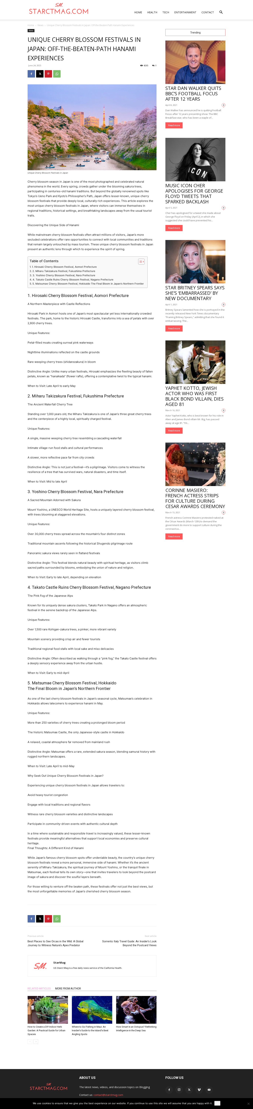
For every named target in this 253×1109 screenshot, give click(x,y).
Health (152, 12)
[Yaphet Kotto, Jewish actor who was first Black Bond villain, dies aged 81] (195, 362)
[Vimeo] (199, 1090)
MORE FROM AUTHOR (68, 988)
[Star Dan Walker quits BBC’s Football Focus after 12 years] (195, 62)
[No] (248, 1103)
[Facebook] (31, 74)
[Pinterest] (48, 74)
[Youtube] (209, 1090)
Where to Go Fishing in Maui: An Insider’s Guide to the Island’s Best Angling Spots (90, 1030)
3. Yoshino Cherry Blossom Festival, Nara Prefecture (64, 275)
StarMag (59, 962)
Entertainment (185, 12)
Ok (217, 1103)
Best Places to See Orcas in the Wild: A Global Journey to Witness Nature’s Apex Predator (55, 943)
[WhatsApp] (57, 74)
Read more (174, 125)
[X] (40, 74)
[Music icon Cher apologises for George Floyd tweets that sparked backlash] (195, 159)
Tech (165, 12)
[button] (221, 12)
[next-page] (36, 1041)
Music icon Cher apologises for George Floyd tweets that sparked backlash (194, 193)
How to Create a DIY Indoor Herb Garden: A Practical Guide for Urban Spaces (46, 1030)
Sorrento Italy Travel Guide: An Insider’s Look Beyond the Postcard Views (129, 943)
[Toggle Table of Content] (139, 261)
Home (138, 12)
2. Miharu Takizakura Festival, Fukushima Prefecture (63, 271)
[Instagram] (179, 1089)
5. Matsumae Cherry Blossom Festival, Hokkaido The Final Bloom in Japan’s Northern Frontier (88, 283)
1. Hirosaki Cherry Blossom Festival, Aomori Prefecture (64, 266)
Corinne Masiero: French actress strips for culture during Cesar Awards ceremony (195, 498)
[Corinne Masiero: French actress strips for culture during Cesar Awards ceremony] (195, 464)
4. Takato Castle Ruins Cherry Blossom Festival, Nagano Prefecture (73, 279)
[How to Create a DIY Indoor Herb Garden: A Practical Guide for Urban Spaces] (48, 1010)
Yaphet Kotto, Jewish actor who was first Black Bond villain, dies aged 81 (194, 396)
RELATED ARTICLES (39, 988)
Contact (208, 12)
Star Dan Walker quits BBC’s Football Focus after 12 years (193, 93)
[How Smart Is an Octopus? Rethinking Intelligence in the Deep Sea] (136, 1010)
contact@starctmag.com (108, 1095)
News (40, 25)
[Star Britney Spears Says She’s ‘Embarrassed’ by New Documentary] (195, 261)
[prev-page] (30, 1041)
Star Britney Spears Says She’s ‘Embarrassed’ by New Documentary (194, 292)
